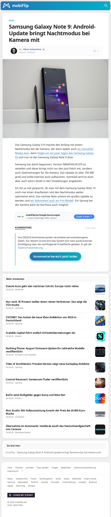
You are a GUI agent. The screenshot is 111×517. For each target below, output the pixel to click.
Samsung (20, 485)
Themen (19, 467)
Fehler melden (90, 228)
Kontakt (30, 467)
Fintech (34, 482)
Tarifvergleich (46, 478)
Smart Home (90, 478)
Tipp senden (43, 467)
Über (9, 467)
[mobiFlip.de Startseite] (16, 6)
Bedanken (66, 467)
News (10, 478)
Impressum (12, 471)
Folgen (55, 467)
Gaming (11, 482)
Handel (44, 482)
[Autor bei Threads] (44, 49)
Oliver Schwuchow (32, 49)
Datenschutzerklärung (30, 247)
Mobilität (76, 478)
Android (93, 482)
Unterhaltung (69, 482)
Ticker (33, 478)
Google (31, 485)
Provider (55, 482)
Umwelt (82, 482)
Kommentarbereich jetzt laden (55, 256)
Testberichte (22, 478)
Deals (66, 478)
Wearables (23, 482)
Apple (10, 485)
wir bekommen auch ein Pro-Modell (52, 200)
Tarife (58, 478)
